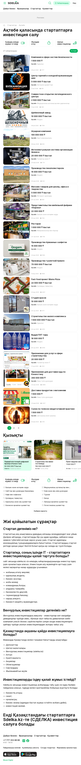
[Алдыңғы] (5, 428)
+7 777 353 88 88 (11, 740)
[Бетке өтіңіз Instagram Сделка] (23, 741)
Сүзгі (75, 51)
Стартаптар (36, 9)
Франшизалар (23, 9)
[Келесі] (18, 428)
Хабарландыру (63, 3)
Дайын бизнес (9, 9)
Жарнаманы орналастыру (67, 748)
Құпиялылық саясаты (30, 748)
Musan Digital (8, 760)
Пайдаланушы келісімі (12, 748)
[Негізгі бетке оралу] (4, 25)
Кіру (74, 3)
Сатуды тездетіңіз (47, 748)
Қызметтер (47, 9)
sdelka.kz (21, 561)
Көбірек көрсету (40, 511)
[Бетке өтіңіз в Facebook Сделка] (27, 741)
